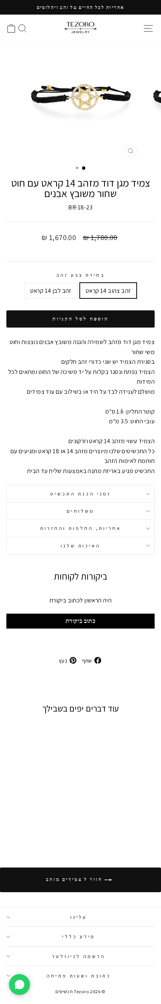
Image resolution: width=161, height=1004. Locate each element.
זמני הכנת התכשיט (80, 493)
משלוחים (80, 510)
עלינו (78, 917)
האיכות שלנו (81, 545)
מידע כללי (78, 936)
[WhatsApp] (19, 984)
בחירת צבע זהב (80, 274)
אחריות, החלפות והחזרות (80, 528)
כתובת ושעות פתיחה (78, 975)
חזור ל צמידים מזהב (75, 879)
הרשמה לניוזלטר (78, 956)
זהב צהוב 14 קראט (108, 290)
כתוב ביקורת (81, 621)
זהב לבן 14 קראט (51, 290)
